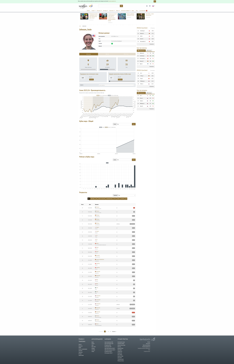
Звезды (93, 351)
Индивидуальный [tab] (142, 50)
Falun (97, 287)
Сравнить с (81, 84)
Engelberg (98, 263)
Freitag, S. (142, 75)
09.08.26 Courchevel (146, 28)
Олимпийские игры (109, 198)
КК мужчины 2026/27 (108, 351)
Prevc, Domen (120, 354)
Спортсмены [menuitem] (111, 10)
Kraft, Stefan (120, 349)
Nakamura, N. (142, 53)
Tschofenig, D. (142, 30)
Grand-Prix (122, 198)
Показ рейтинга (91, 79)
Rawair (118, 198)
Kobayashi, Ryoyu (120, 348)
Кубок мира (92, 198)
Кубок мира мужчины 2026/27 (110, 348)
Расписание (89, 54)
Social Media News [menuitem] (143, 10)
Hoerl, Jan (119, 346)
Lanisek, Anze (120, 351)
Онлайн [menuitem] (93, 10)
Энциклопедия (81, 355)
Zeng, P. (141, 78)
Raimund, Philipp (120, 356)
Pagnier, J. (141, 100)
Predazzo (97, 207)
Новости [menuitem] (88, 10)
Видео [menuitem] (133, 10)
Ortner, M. (141, 38)
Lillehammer (98, 295)
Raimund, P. (142, 33)
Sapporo (97, 227)
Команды (93, 348)
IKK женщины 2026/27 (108, 353)
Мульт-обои (94, 346)
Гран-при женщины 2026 (109, 343)
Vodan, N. (141, 106)
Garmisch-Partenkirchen (100, 259)
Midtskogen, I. (142, 81)
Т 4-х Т (115, 198)
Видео (93, 342)
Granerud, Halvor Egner (121, 345)
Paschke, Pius (120, 353)
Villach (97, 247)
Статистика (80, 350)
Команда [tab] (149, 50)
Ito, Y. (141, 73)
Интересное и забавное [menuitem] (125, 10)
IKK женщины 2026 (108, 346)
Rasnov (97, 323)
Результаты (151, 44)
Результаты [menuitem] (99, 10)
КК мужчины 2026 (108, 345)
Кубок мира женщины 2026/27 (110, 349)
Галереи (93, 343)
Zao (96, 235)
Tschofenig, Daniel (121, 359)
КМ (96, 198)
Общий (80, 347)
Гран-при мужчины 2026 (109, 342)
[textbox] (117, 85)
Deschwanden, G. (143, 41)
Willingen (97, 215)
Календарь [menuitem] (105, 10)
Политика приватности (112, 1)
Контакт (148, 342)
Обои (92, 345)
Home (80, 26)
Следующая (113, 331)
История (80, 353)
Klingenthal (98, 271)
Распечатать (148, 343)
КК (126, 198)
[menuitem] (146, 6)
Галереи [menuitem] (117, 10)
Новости (80, 344)
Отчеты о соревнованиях (83, 349)
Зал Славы (93, 349)
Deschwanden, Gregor (121, 342)
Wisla (97, 279)
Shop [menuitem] (137, 10)
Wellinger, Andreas (121, 360)
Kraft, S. (141, 36)
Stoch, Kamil (120, 357)
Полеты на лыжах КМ (101, 198)
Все (88, 198)
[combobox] (117, 85)
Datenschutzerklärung (146, 345)
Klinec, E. (141, 83)
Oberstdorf (98, 255)
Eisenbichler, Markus (121, 343)
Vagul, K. (141, 63)
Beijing (97, 243)
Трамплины (81, 352)
